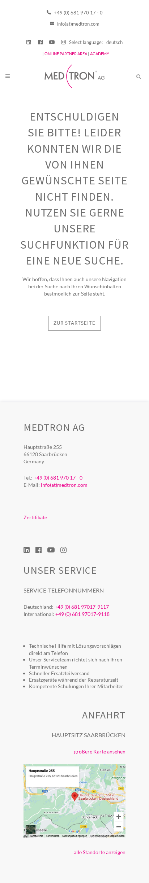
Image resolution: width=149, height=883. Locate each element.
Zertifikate (35, 517)
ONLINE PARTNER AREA (65, 53)
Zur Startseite (74, 323)
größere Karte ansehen (99, 751)
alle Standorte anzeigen (99, 852)
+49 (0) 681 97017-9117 (82, 607)
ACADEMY (99, 53)
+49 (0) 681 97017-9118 (82, 614)
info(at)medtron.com (77, 24)
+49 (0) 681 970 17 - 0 (78, 13)
